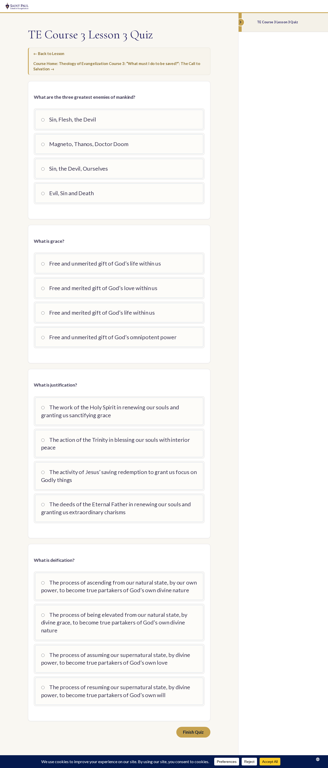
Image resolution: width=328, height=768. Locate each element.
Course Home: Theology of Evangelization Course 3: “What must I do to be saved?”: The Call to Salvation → (116, 66)
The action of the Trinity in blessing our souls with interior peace (115, 443)
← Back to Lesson (48, 53)
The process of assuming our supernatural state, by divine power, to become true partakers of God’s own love (115, 659)
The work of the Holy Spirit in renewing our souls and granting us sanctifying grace (110, 411)
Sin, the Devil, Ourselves (78, 168)
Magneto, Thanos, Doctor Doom (88, 144)
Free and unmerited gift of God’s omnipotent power (112, 337)
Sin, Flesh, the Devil (72, 119)
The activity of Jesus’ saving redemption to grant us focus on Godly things (119, 476)
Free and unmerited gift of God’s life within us (104, 263)
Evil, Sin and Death (71, 193)
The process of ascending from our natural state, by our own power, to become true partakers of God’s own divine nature (119, 586)
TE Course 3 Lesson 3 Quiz (277, 22)
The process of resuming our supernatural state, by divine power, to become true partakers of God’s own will (115, 691)
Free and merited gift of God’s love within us (102, 288)
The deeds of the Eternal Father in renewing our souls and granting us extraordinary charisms (116, 508)
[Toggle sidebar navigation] (240, 22)
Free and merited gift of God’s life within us (101, 312)
